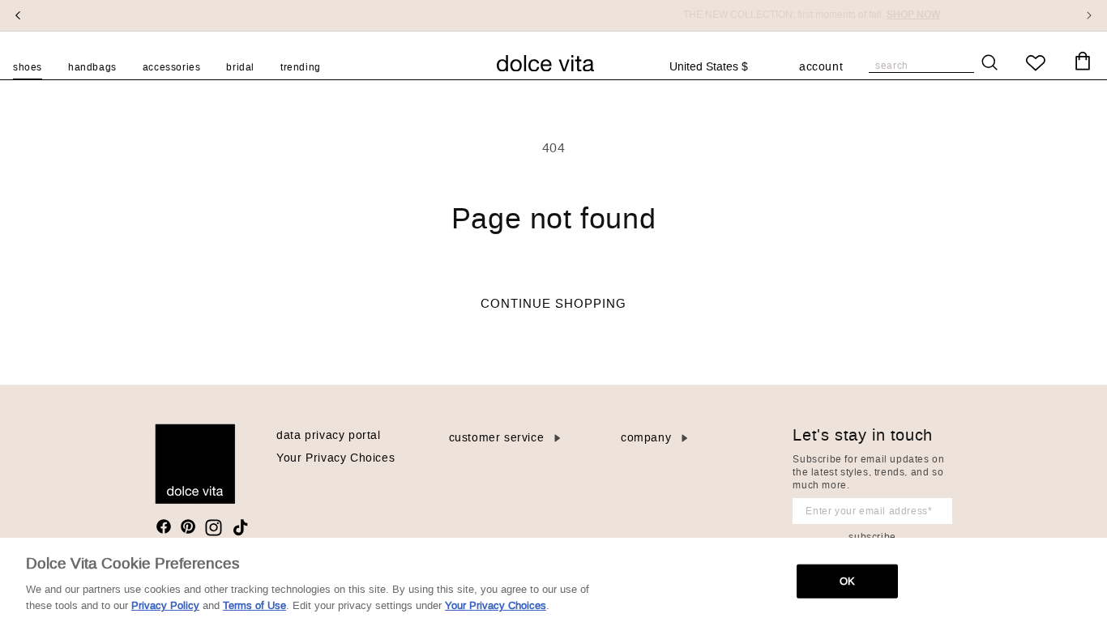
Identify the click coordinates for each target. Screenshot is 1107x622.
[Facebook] (164, 526)
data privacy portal (328, 435)
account (821, 68)
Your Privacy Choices (335, 458)
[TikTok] (240, 528)
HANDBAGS (92, 67)
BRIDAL (240, 67)
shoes (27, 67)
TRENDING (300, 67)
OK (847, 581)
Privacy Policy (165, 605)
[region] (553, 580)
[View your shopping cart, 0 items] (1082, 61)
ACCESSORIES (172, 67)
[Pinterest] (188, 526)
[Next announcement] (1089, 15)
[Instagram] (213, 528)
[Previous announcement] (18, 15)
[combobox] (716, 67)
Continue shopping (553, 304)
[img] (164, 526)
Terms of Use (254, 605)
